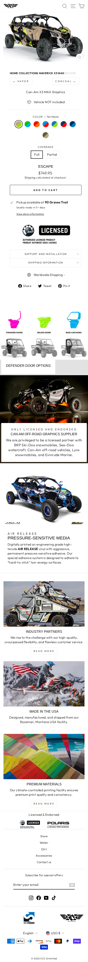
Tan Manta (18, 124)
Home (14, 73)
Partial (52, 154)
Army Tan (45, 135)
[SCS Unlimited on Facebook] (38, 898)
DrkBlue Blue (72, 124)
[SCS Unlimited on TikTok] (54, 898)
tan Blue (27, 124)
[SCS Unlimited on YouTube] (46, 898)
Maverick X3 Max (51, 73)
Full (36, 154)
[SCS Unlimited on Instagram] (31, 898)
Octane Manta (54, 124)
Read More (44, 651)
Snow (44, 836)
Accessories (44, 855)
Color (46, 116)
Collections (28, 73)
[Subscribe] (72, 884)
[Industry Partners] (44, 604)
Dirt (44, 849)
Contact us (44, 862)
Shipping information (45, 262)
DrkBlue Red (63, 124)
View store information (30, 213)
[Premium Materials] (44, 756)
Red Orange (36, 124)
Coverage (45, 146)
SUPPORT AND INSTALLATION (46, 254)
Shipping (30, 177)
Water (44, 843)
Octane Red (45, 124)
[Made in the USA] (44, 684)
